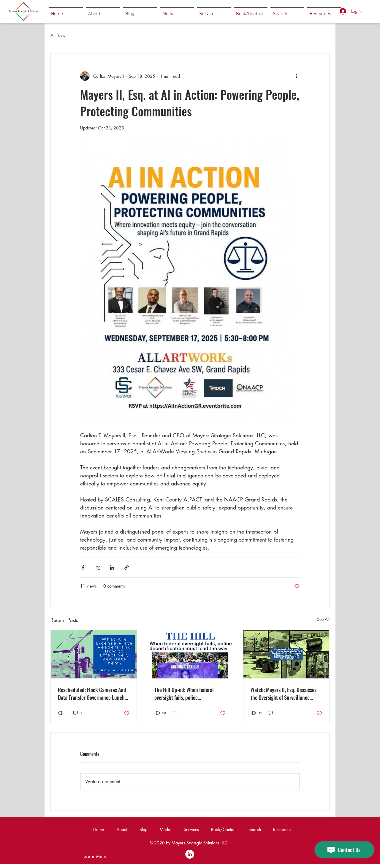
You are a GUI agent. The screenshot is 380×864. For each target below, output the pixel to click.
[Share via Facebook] (83, 567)
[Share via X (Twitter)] (97, 567)
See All (323, 619)
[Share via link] (126, 567)
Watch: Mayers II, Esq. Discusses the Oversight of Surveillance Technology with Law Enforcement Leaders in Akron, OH (286, 693)
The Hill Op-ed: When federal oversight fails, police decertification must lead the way (188, 693)
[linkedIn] (189, 854)
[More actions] (296, 76)
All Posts (57, 35)
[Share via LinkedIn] (112, 567)
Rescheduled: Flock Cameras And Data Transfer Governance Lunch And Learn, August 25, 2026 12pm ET (93, 693)
